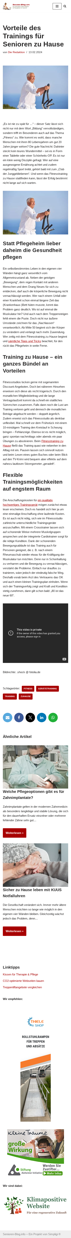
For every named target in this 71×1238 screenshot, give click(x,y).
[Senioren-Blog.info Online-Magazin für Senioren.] (17, 6)
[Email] (7, 717)
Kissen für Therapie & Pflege (20, 974)
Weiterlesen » (13, 834)
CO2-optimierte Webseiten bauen (23, 980)
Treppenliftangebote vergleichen (22, 987)
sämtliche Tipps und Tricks (24, 341)
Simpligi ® (54, 1234)
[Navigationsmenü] (57, 6)
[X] (30, 717)
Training (10, 696)
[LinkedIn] (41, 717)
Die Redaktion (16, 52)
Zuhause (26, 696)
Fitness (28, 688)
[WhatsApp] (53, 717)
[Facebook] (19, 717)
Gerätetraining (47, 688)
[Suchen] (64, 6)
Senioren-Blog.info (14, 1234)
